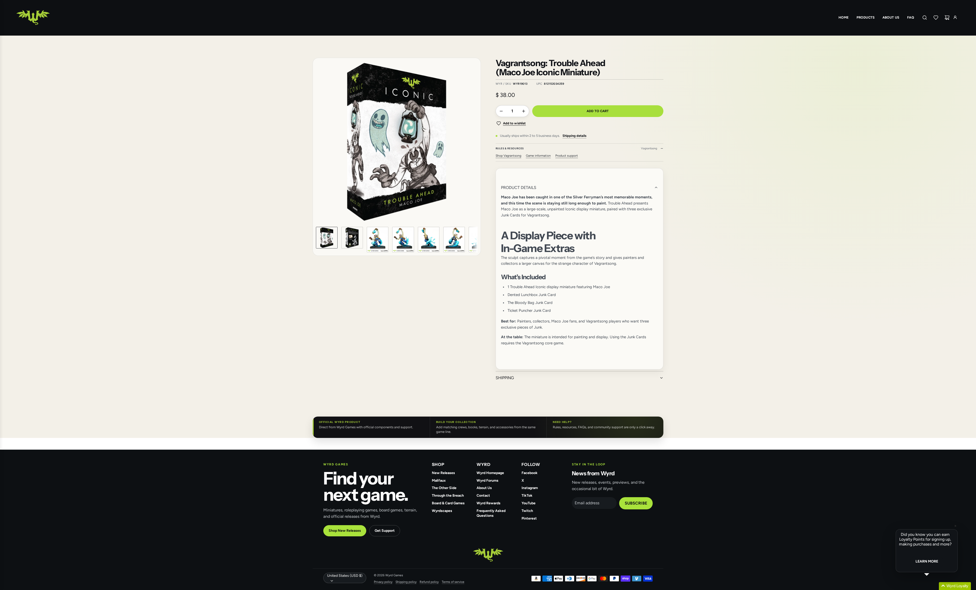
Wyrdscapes (442, 511)
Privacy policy (383, 582)
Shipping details (574, 136)
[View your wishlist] (935, 17)
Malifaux (439, 480)
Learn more (927, 561)
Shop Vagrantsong (508, 155)
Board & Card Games (448, 503)
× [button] (955, 525)
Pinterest (529, 518)
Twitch (527, 511)
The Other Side (444, 488)
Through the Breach (448, 495)
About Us (484, 488)
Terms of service (453, 582)
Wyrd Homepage (490, 473)
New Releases (443, 473)
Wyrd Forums (487, 480)
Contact (483, 495)
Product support (566, 155)
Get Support (385, 530)
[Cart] (947, 17)
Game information (538, 155)
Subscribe (636, 503)
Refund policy (429, 582)
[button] (320, 142)
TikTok (527, 495)
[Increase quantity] (523, 111)
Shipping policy (406, 582)
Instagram (530, 488)
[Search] (924, 17)
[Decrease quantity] (501, 111)
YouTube (529, 503)
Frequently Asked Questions (491, 513)
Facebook (530, 473)
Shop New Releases (345, 530)
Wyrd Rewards (488, 503)
